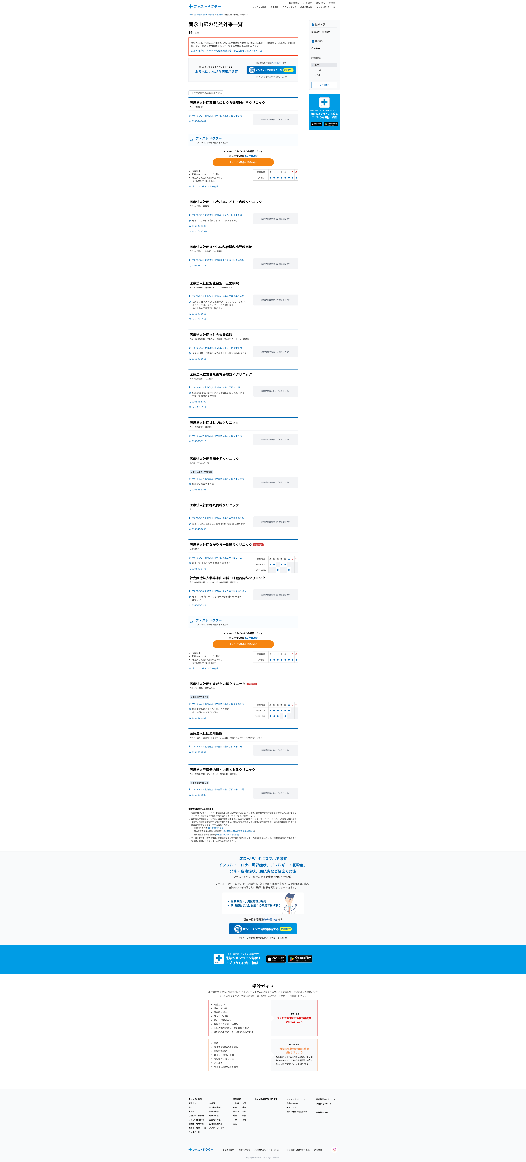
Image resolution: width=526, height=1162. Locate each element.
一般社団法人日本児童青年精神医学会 (237, 831)
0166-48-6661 (199, 358)
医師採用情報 (322, 1112)
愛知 (235, 1123)
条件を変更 (324, 85)
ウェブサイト (198, 231)
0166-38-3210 (199, 441)
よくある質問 (307, 3)
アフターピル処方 (216, 1127)
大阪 (244, 1103)
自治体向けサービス (325, 1103)
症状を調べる (306, 7)
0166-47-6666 (199, 313)
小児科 (191, 1111)
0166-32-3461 (199, 717)
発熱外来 (192, 1103)
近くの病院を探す (200, 14)
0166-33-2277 (199, 265)
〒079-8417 (217, 115)
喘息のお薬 (214, 1115)
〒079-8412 (216, 387)
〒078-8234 (218, 703)
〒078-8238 (218, 478)
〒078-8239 (217, 435)
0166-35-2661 (199, 752)
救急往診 (274, 7)
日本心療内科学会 (215, 827)
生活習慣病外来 (215, 1123)
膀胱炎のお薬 (215, 1119)
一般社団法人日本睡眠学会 (227, 834)
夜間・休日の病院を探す (297, 1111)
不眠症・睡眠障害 (196, 1123)
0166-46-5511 (199, 605)
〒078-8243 (218, 260)
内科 (190, 1107)
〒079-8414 (218, 296)
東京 (235, 1107)
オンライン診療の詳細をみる (243, 162)
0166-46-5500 (199, 401)
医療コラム (291, 1107)
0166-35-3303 (199, 489)
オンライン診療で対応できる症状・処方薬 (271, 77)
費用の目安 (282, 938)
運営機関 (332, 3)
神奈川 (236, 1111)
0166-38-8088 (199, 794)
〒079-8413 (217, 347)
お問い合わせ (320, 3)
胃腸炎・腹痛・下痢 (197, 1127)
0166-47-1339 (199, 226)
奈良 (244, 1115)
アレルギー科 (194, 1132)
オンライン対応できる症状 (205, 186)
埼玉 (235, 1115)
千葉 (235, 1119)
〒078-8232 (218, 789)
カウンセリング (289, 7)
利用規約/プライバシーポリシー (268, 1149)
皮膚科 (212, 1103)
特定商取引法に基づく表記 (298, 1149)
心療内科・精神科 (196, 1115)
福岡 (244, 1119)
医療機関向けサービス (325, 1099)
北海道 (211, 14)
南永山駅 (219, 14)
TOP (190, 14)
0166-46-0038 (199, 529)
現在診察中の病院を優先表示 (208, 93)
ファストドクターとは (325, 7)
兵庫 (244, 1107)
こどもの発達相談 (196, 1119)
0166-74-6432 (199, 121)
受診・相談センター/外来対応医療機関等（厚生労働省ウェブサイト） (225, 50)
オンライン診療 (259, 7)
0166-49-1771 (199, 568)
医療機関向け (294, 3)
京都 (244, 1111)
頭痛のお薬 (214, 1111)
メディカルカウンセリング (266, 1098)
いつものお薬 (215, 1107)
